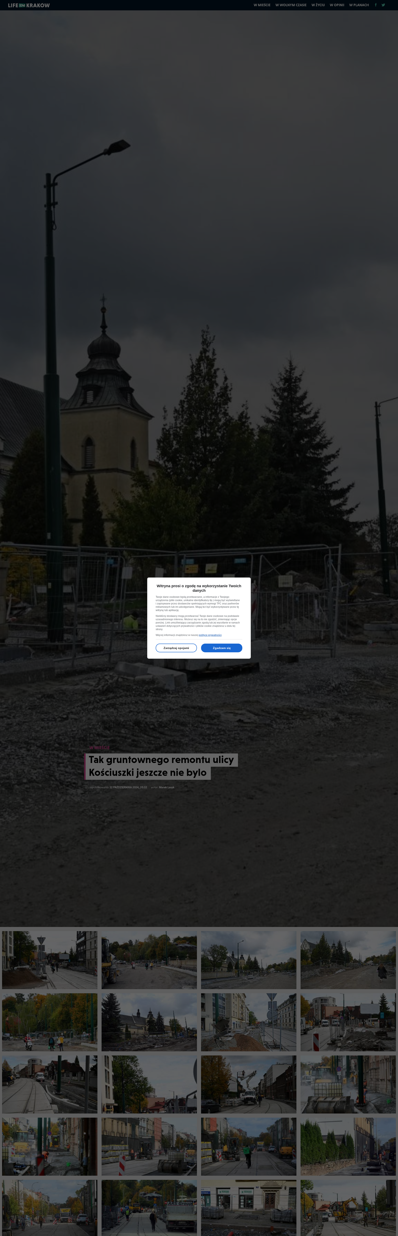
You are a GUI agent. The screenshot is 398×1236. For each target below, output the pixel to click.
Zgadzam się (222, 648)
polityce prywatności (210, 635)
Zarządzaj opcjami (176, 648)
